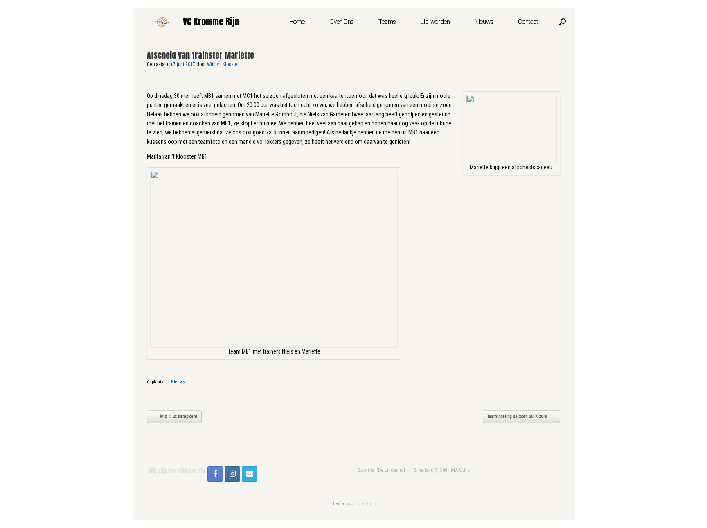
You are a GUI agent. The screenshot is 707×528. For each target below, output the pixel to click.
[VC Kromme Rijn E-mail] (249, 474)
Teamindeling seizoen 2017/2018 (521, 416)
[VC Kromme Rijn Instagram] (232, 474)
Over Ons (341, 21)
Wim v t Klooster (223, 64)
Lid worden (435, 21)
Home (297, 21)
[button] (562, 21)
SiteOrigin (366, 503)
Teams (387, 21)
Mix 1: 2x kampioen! (174, 416)
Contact (528, 21)
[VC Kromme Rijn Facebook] (215, 474)
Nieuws (484, 21)
